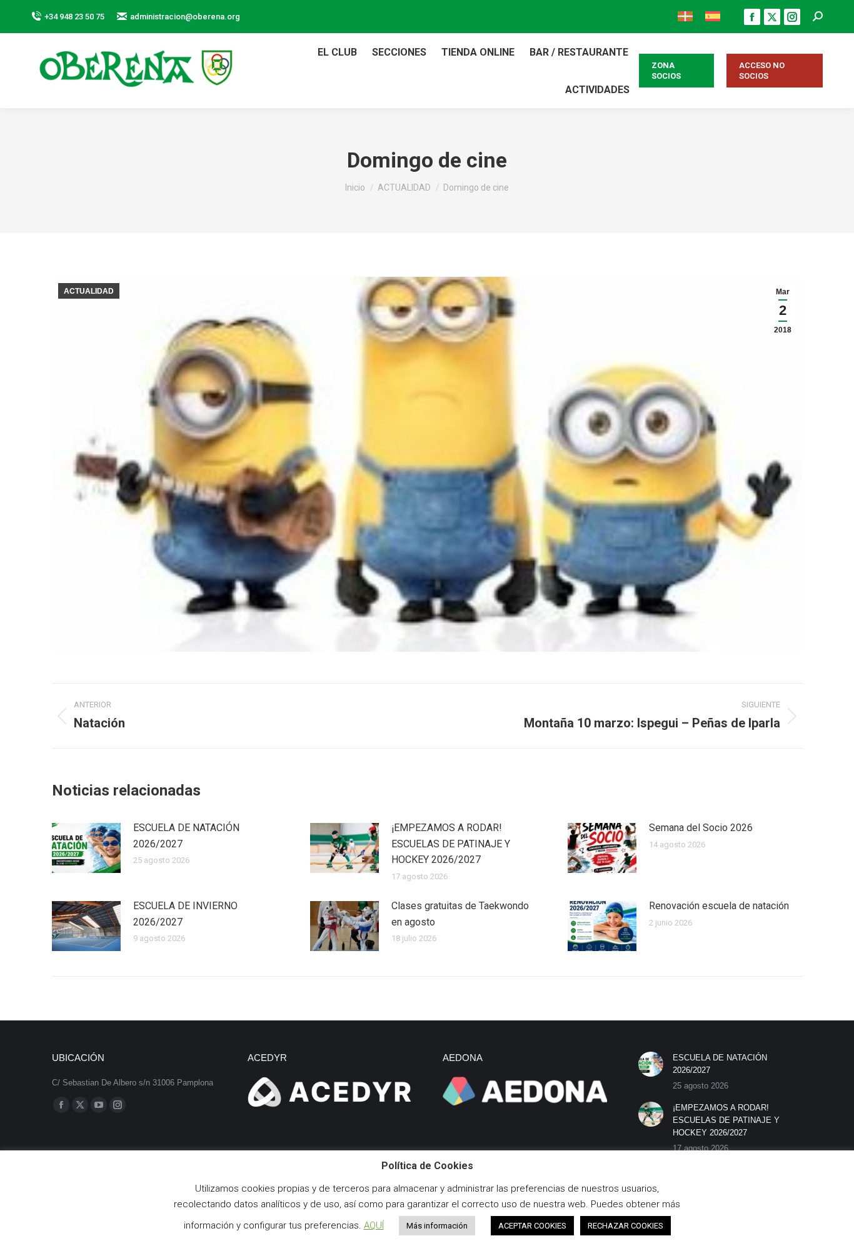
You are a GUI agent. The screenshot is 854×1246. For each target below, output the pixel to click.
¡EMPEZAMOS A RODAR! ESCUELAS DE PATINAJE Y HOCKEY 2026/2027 (450, 843)
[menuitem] (685, 16)
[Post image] (86, 848)
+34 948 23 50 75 (74, 16)
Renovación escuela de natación (719, 906)
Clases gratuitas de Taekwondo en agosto (460, 914)
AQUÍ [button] (374, 1225)
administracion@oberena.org (185, 16)
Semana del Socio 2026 (701, 828)
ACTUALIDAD (89, 291)
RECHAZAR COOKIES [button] (625, 1225)
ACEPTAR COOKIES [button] (532, 1225)
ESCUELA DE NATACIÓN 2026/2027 (186, 836)
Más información (437, 1225)
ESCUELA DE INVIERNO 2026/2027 (185, 914)
